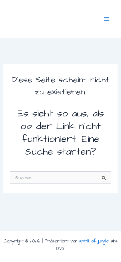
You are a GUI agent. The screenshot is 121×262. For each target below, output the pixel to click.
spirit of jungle (94, 241)
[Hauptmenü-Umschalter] (107, 19)
